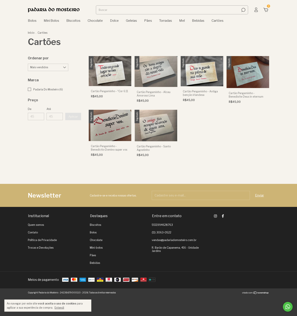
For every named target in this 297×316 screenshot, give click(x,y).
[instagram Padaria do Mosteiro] (215, 216)
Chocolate (95, 21)
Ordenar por (38, 58)
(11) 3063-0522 (161, 232)
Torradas (165, 21)
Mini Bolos (51, 21)
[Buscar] (243, 10)
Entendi (59, 307)
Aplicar (73, 116)
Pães (148, 21)
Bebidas (198, 21)
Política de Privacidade (42, 240)
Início (31, 32)
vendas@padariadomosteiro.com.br (174, 240)
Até (49, 109)
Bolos (32, 21)
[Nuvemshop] (255, 293)
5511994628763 (162, 224)
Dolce (114, 21)
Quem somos (36, 224)
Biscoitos (73, 21)
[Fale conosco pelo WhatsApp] (288, 307)
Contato (33, 232)
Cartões (218, 21)
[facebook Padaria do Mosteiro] (223, 216)
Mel (182, 21)
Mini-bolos (96, 247)
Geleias (131, 21)
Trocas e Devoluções (40, 247)
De (29, 109)
